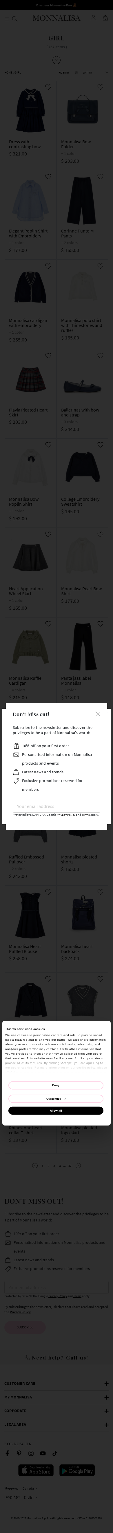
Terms (86, 815)
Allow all (56, 1110)
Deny (55, 1085)
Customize (53, 1098)
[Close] (98, 713)
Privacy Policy (66, 815)
